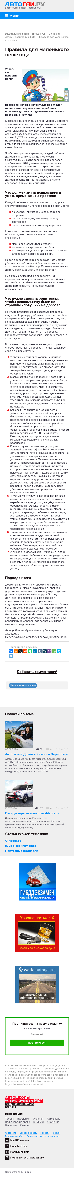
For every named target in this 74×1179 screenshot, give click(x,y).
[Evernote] (30, 651)
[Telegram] (11, 656)
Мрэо (10, 1107)
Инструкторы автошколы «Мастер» (32, 813)
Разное (24, 1125)
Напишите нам (19, 1151)
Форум (56, 1133)
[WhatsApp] (54, 651)
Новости (44, 1133)
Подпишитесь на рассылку (27, 1157)
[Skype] (59, 651)
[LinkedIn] (35, 651)
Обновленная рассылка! (37, 1028)
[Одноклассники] (16, 651)
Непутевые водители (21, 851)
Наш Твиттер (18, 1146)
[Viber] (49, 651)
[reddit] (25, 651)
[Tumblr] (40, 651)
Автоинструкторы (24, 1101)
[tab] (23, 685)
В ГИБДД (38, 1122)
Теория (9, 1118)
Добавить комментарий (37, 671)
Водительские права (17, 1122)
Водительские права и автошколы (25, 33)
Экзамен (38, 1118)
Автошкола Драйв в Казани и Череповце (36, 754)
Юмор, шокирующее (21, 846)
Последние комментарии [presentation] (23, 685)
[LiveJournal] (45, 651)
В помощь (11, 1125)
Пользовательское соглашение (43, 1136)
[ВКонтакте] (11, 651)
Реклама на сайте (14, 1136)
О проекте (55, 33)
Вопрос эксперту (28, 1133)
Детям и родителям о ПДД (20, 36)
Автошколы (17, 1098)
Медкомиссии (19, 1104)
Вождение (23, 1118)
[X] (20, 651)
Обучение (53, 1122)
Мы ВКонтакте (19, 1140)
